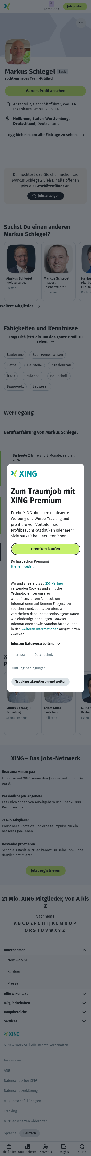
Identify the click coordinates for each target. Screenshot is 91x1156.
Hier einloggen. (22, 566)
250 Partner (54, 583)
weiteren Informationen (40, 629)
